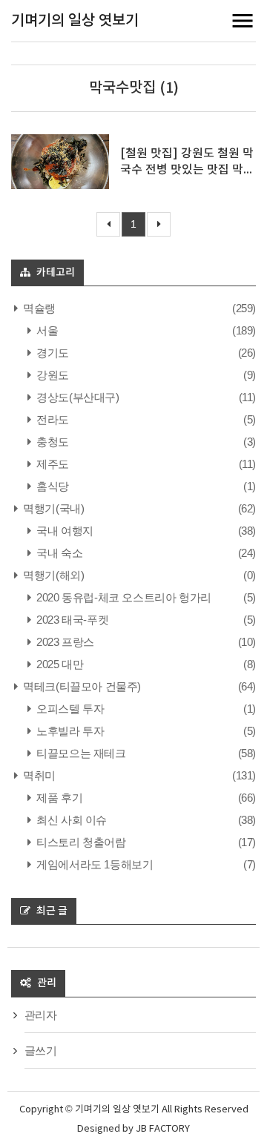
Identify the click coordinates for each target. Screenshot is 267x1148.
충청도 (51, 441)
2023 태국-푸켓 (71, 619)
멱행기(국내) (52, 508)
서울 (46, 330)
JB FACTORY (163, 1129)
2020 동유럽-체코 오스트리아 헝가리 (122, 597)
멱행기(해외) (52, 575)
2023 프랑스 (64, 642)
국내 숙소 (58, 553)
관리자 (40, 1015)
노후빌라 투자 (69, 731)
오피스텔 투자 (69, 708)
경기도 (51, 352)
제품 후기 (58, 797)
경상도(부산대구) (76, 397)
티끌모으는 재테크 (80, 753)
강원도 (51, 375)
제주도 (51, 464)
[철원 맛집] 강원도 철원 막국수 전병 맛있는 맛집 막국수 (187, 170)
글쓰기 (40, 1050)
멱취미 (38, 775)
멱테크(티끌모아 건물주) (81, 686)
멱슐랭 (38, 308)
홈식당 (51, 486)
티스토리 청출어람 (80, 842)
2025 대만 (58, 664)
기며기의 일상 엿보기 (75, 21)
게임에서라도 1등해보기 (93, 864)
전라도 (51, 419)
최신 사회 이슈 (70, 820)
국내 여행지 (63, 530)
